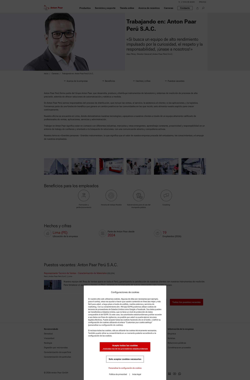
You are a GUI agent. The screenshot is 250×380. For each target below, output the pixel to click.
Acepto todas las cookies (125, 347)
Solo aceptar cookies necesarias (125, 359)
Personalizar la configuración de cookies (125, 368)
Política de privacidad (118, 374)
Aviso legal (136, 374)
